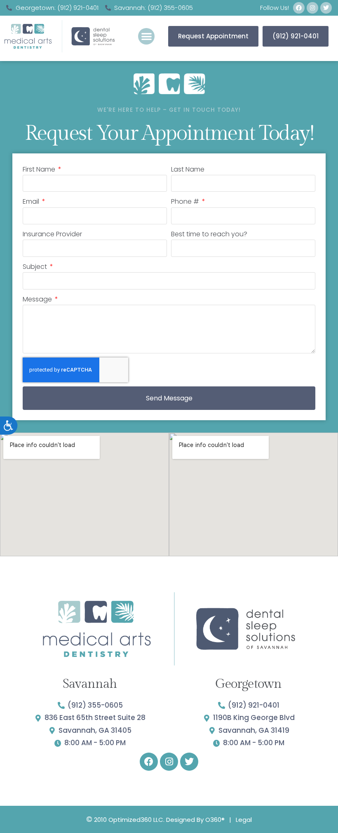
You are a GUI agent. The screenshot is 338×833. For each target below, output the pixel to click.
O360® (215, 819)
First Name (40, 169)
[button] (146, 36)
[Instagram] (312, 8)
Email (32, 201)
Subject (36, 266)
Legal (244, 819)
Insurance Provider (52, 234)
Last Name (187, 169)
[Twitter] (326, 8)
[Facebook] (299, 8)
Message (38, 299)
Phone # (186, 201)
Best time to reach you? (209, 234)
